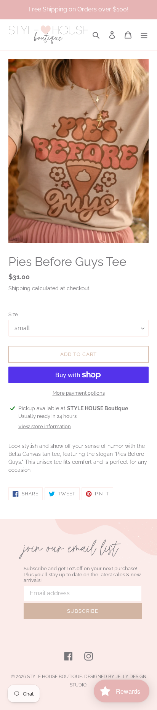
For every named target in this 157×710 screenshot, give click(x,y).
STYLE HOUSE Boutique (54, 676)
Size (13, 314)
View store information (44, 426)
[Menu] (144, 35)
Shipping (19, 288)
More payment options (79, 393)
